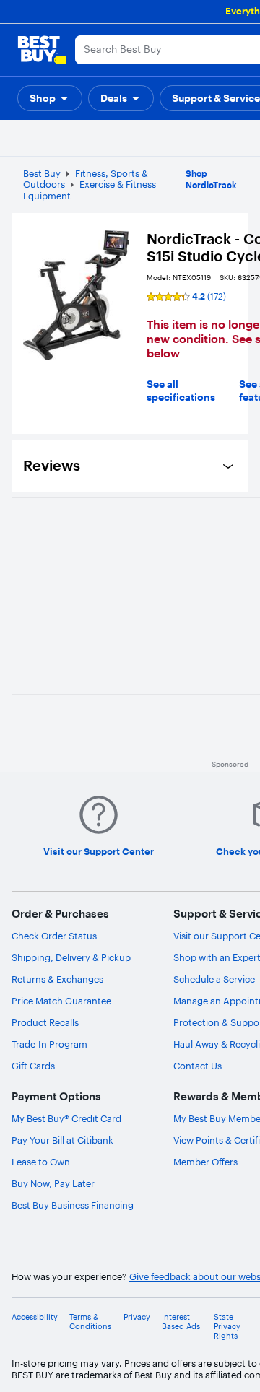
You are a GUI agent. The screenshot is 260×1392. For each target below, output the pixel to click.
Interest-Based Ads (181, 1322)
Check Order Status (54, 935)
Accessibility (35, 1317)
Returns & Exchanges (57, 979)
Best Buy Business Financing (73, 1205)
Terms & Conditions (90, 1322)
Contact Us (197, 1065)
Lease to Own (41, 1161)
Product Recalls (45, 1022)
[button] (49, 98)
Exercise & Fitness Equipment (89, 189)
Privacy (137, 1317)
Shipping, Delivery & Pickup (71, 957)
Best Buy (42, 173)
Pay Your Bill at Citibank (62, 1140)
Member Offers (205, 1161)
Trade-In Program (49, 1044)
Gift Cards (33, 1065)
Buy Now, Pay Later (53, 1183)
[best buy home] (41, 49)
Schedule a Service (214, 979)
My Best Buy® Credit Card (66, 1118)
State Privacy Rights (227, 1327)
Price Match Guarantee (61, 1000)
